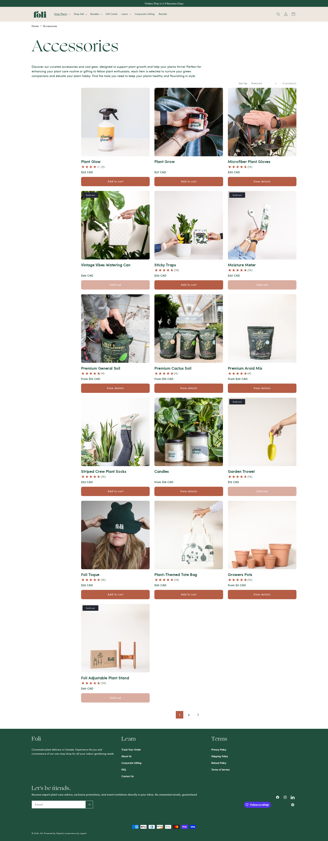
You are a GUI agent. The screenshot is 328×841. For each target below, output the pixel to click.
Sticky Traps (165, 265)
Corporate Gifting (131, 762)
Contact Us (127, 776)
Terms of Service (220, 769)
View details (262, 181)
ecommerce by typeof (75, 833)
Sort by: (243, 83)
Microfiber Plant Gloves (249, 161)
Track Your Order (131, 749)
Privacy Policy (218, 749)
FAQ (123, 769)
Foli (42, 833)
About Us (126, 756)
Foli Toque (90, 574)
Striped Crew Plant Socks (103, 471)
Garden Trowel (241, 471)
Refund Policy (218, 762)
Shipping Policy (219, 756)
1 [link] (179, 714)
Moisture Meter (242, 265)
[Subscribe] (89, 804)
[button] (62, 14)
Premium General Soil (100, 368)
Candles (161, 471)
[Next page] (198, 715)
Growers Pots (240, 574)
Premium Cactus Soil (172, 368)
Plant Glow (91, 161)
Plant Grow (164, 161)
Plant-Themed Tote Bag (175, 574)
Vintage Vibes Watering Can (106, 265)
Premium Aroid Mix (245, 368)
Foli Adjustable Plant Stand (105, 677)
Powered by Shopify (54, 833)
